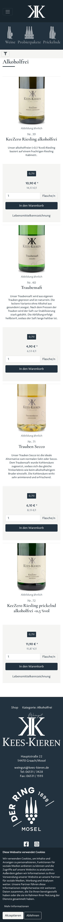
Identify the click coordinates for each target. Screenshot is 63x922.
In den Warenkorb (31, 206)
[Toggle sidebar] (5, 54)
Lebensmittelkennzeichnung (31, 216)
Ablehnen (32, 915)
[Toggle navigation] (8, 11)
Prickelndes (52, 42)
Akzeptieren (13, 915)
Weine (10, 42)
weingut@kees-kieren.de (31, 768)
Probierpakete (29, 42)
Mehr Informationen (16, 906)
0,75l (31, 173)
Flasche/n (48, 196)
